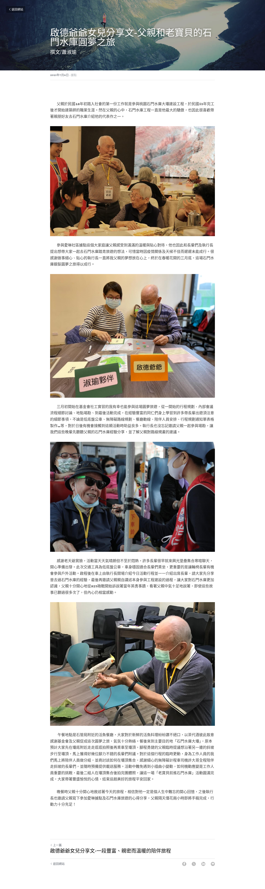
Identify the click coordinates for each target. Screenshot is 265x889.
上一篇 (57, 845)
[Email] (213, 864)
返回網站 (17, 9)
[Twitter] (194, 864)
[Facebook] (184, 864)
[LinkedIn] (203, 864)
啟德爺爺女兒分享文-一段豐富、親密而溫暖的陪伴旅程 (110, 851)
